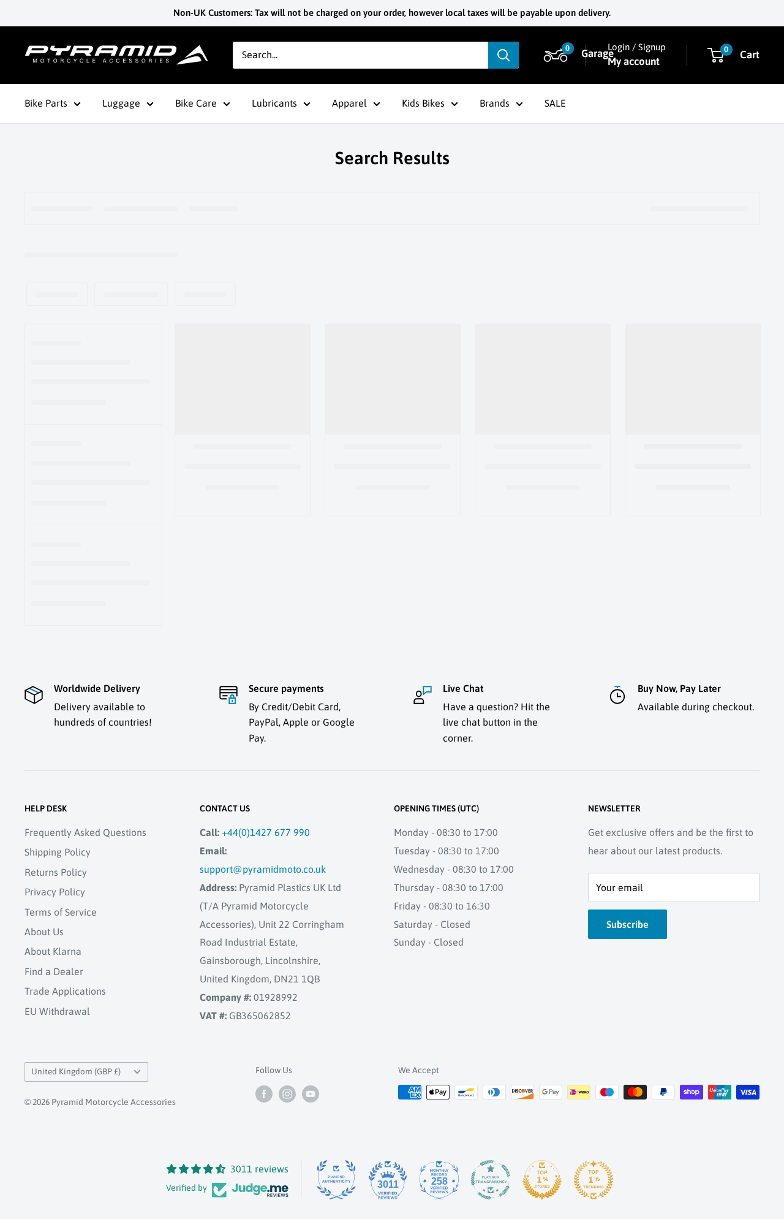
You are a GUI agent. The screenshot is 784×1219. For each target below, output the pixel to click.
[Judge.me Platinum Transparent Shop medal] (490, 1179)
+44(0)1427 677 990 (266, 832)
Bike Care (196, 102)
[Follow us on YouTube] (310, 1093)
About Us (44, 931)
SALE (555, 102)
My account (634, 61)
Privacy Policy (54, 891)
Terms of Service (60, 911)
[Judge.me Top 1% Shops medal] (542, 1179)
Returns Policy (55, 872)
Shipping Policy (57, 851)
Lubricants (274, 102)
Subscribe (627, 924)
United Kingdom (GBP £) (76, 1071)
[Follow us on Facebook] (264, 1093)
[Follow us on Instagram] (287, 1093)
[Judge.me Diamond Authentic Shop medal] (336, 1179)
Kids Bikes (423, 102)
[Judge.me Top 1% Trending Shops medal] (593, 1179)
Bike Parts (45, 102)
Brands (495, 102)
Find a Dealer (53, 971)
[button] (554, 55)
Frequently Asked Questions (85, 832)
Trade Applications (65, 991)
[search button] (503, 55)
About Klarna (52, 951)
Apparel (349, 102)
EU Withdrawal (57, 1011)
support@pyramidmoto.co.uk (263, 869)
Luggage (121, 102)
